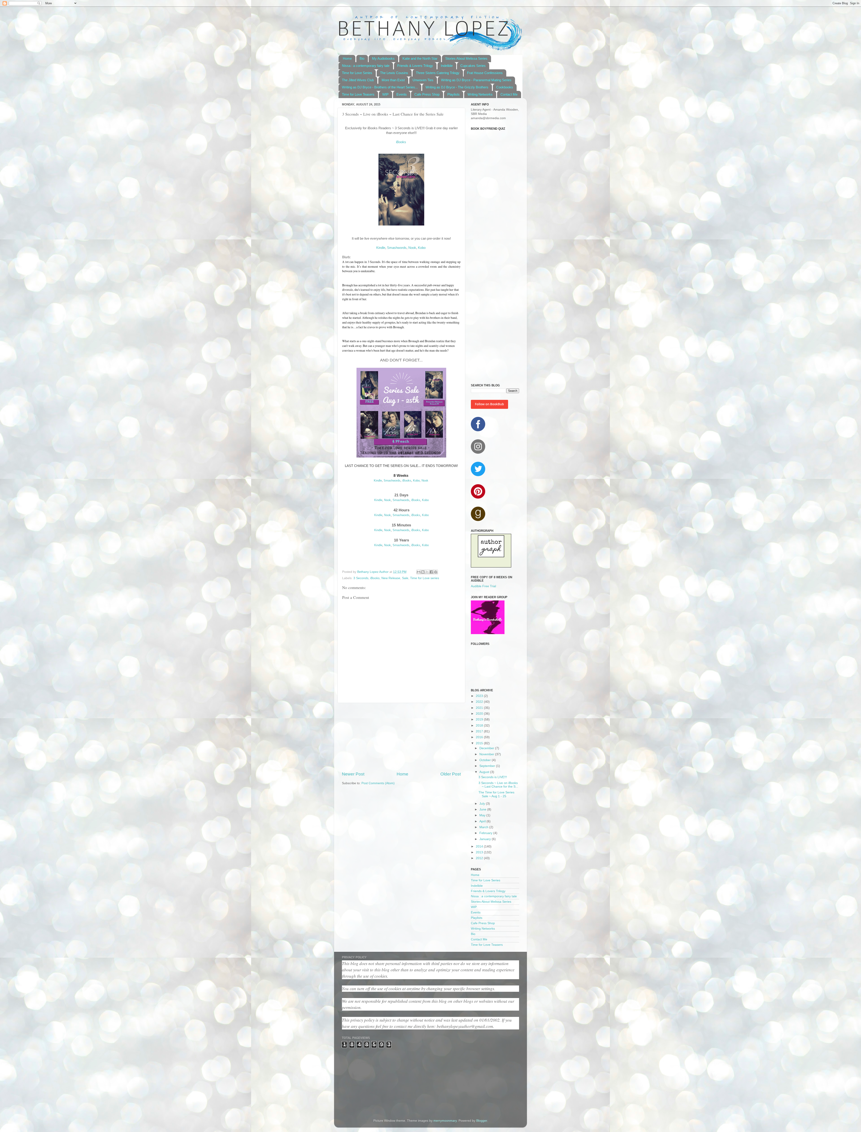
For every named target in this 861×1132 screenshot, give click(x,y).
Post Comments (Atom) (378, 783)
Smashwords (397, 248)
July (482, 803)
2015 (480, 743)
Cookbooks (504, 87)
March (484, 827)
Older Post (450, 774)
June (483, 809)
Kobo (422, 248)
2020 (480, 713)
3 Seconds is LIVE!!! (492, 777)
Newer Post (353, 774)
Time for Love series (424, 578)
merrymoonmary (445, 1120)
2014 (480, 846)
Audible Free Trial (483, 586)
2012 (480, 858)
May (482, 815)
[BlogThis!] (423, 572)
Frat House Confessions (485, 73)
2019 (480, 719)
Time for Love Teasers (358, 94)
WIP (385, 94)
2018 (480, 725)
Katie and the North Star (419, 58)
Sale (405, 578)
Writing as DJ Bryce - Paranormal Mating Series (476, 80)
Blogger (481, 1120)
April (483, 821)
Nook (412, 248)
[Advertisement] (401, 737)
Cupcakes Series (473, 66)
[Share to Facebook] (431, 572)
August (484, 772)
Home (347, 58)
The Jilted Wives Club (358, 80)
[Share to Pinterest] (435, 572)
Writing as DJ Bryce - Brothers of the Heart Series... (380, 87)
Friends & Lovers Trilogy (415, 66)
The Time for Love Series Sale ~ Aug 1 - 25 (496, 794)
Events (401, 94)
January (485, 839)
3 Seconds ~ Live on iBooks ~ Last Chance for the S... (498, 784)
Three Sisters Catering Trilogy (437, 73)
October (485, 760)
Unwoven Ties (423, 80)
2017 (480, 731)
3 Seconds (360, 578)
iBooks (401, 142)
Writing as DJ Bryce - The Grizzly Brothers (457, 87)
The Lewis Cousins (394, 73)
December (487, 748)
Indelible (447, 66)
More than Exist (393, 80)
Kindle (380, 248)
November (487, 754)
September (487, 766)
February (486, 833)
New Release (390, 578)
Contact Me (508, 94)
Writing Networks (480, 94)
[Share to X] (427, 572)
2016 (480, 737)
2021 (480, 707)
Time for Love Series (357, 73)
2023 (480, 696)
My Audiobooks (383, 58)
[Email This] (418, 572)
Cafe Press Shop (426, 94)
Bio (362, 58)
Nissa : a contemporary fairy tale (365, 66)
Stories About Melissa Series (466, 58)
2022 (480, 701)
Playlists (453, 94)
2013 (480, 852)
